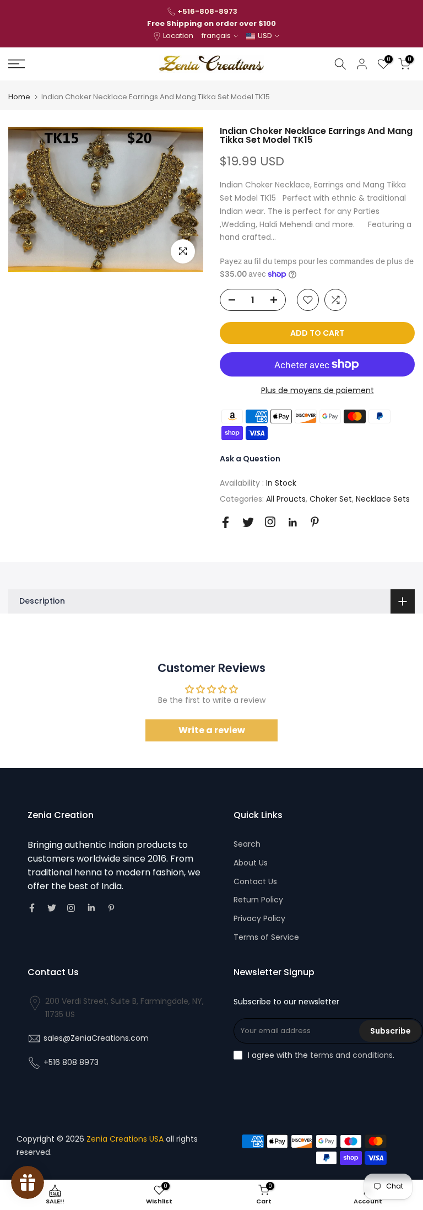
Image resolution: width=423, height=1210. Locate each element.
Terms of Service (266, 937)
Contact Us (255, 881)
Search (247, 843)
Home (19, 97)
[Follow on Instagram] (270, 522)
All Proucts (286, 498)
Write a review (211, 730)
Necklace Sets (383, 498)
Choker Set (331, 498)
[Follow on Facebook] (225, 522)
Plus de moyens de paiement (317, 390)
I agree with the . (321, 1055)
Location (178, 35)
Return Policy (258, 899)
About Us (251, 862)
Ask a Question (250, 458)
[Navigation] (70, 64)
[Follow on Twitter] (248, 522)
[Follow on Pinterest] (315, 522)
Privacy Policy (259, 918)
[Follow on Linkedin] (292, 523)
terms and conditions (351, 1055)
